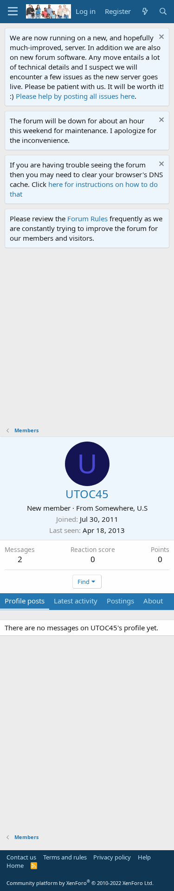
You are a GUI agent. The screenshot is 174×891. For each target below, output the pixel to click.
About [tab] (153, 600)
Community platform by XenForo (80, 882)
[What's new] (144, 11)
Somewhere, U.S (121, 508)
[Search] (163, 11)
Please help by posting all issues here (75, 96)
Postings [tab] (120, 600)
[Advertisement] (87, 340)
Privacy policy (112, 857)
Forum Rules (87, 218)
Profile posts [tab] (25, 600)
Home (15, 865)
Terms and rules (65, 857)
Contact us (21, 857)
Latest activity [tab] (75, 600)
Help (144, 857)
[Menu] (13, 11)
